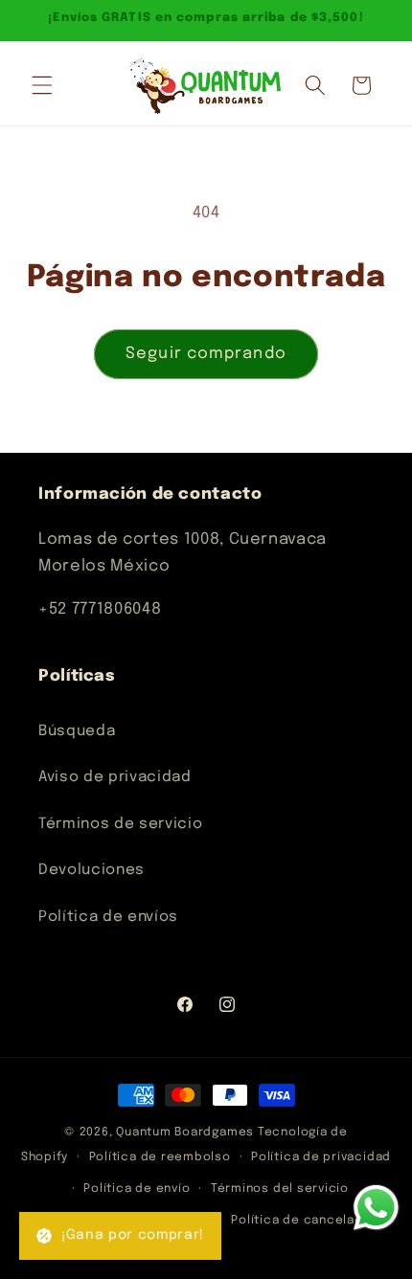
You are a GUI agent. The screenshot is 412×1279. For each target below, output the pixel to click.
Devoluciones (91, 870)
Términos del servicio (280, 1188)
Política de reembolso (160, 1157)
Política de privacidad (321, 1157)
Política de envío (136, 1188)
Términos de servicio (120, 824)
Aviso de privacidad (115, 777)
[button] (42, 85)
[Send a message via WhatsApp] (376, 1207)
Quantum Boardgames (185, 1132)
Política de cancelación (306, 1220)
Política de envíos (108, 917)
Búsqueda (76, 731)
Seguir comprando (206, 354)
